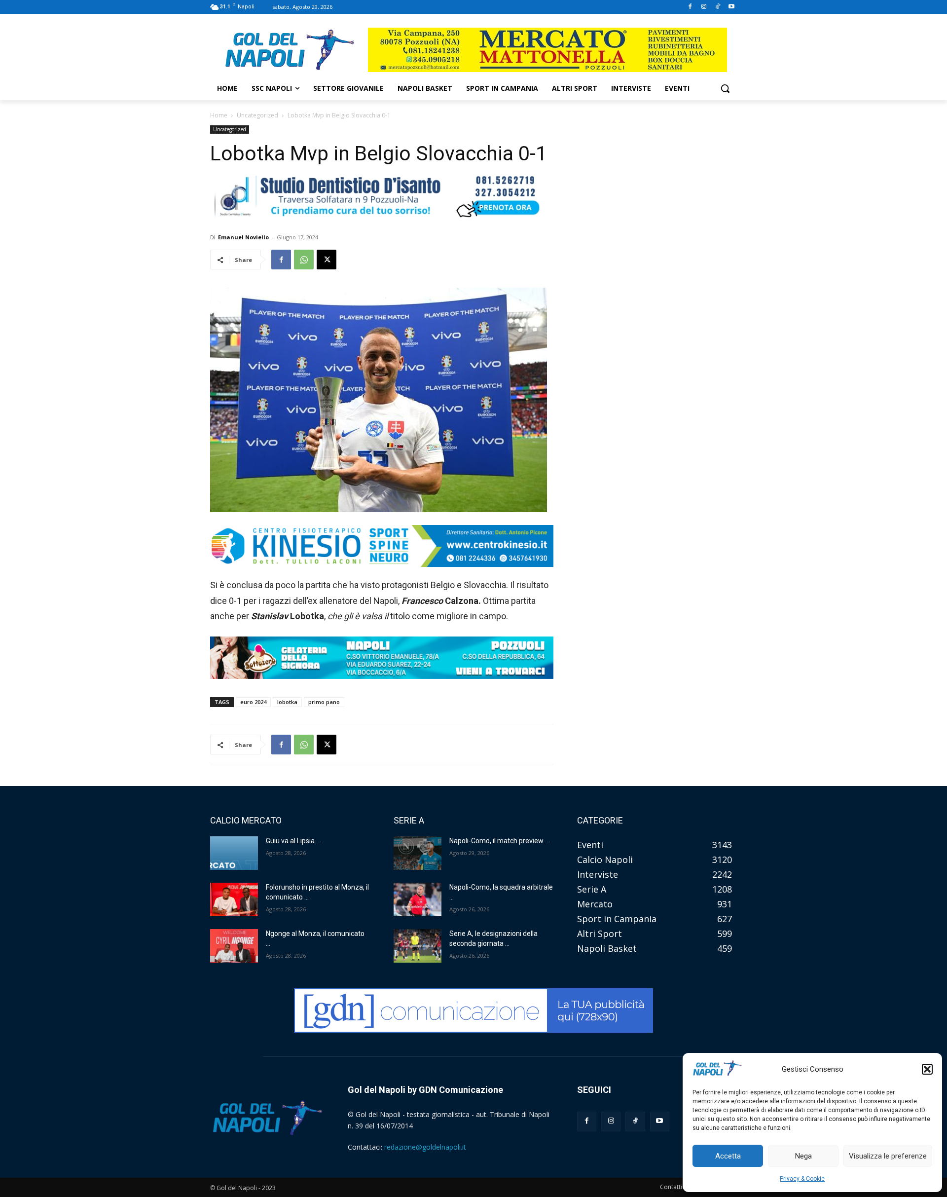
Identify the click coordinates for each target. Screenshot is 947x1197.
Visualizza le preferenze (888, 1156)
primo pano (324, 702)
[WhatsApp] (304, 259)
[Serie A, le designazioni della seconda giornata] (417, 946)
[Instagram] (704, 7)
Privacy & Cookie (802, 1178)
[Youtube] (731, 7)
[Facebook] (690, 7)
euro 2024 (253, 702)
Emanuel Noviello (243, 237)
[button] (927, 1069)
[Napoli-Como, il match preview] (417, 853)
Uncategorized (257, 115)
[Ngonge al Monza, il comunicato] (234, 946)
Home (218, 115)
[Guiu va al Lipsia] (234, 853)
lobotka (287, 702)
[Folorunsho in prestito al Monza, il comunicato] (234, 899)
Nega (803, 1156)
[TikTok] (717, 7)
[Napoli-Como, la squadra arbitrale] (417, 899)
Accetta (728, 1156)
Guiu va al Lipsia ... (293, 841)
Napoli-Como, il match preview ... (499, 841)
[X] (326, 259)
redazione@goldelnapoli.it (425, 1147)
